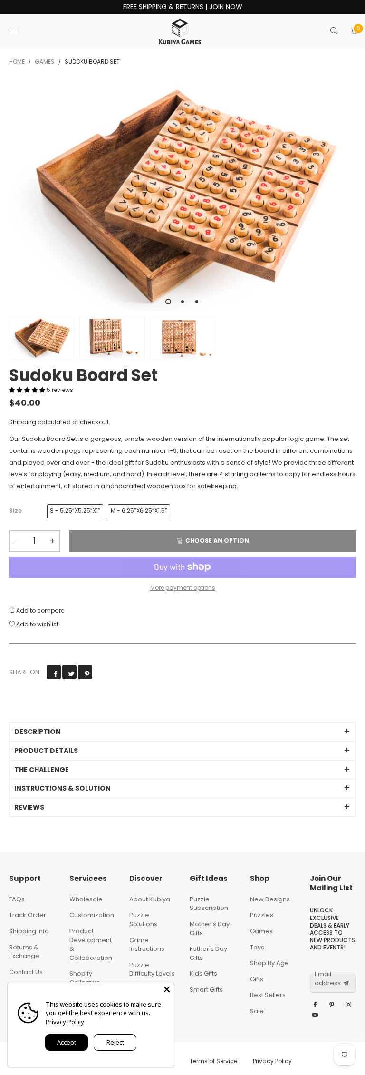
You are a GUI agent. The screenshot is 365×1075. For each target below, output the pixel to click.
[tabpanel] (182, 195)
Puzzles (261, 914)
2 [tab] (182, 301)
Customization (91, 914)
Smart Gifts (206, 989)
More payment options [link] (182, 588)
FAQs (17, 899)
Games (261, 931)
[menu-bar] (18, 31)
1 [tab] (168, 301)
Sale (257, 1011)
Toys (257, 947)
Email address (328, 978)
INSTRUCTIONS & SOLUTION (62, 788)
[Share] (54, 672)
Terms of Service (213, 1061)
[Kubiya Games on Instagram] (348, 1005)
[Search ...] (334, 31)
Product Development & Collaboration (90, 944)
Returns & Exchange (24, 952)
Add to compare (39, 610)
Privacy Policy (272, 1061)
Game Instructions (146, 945)
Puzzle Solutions (143, 919)
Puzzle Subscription (209, 904)
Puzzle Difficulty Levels (152, 969)
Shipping (22, 422)
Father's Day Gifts (208, 953)
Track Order (27, 914)
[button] (28, 390)
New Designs (270, 899)
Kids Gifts (203, 973)
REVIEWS (29, 807)
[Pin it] (85, 672)
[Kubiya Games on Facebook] (315, 1005)
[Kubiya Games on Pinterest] (332, 1005)
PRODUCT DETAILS (46, 750)
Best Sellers (268, 994)
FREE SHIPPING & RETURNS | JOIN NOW (182, 6)
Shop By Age (269, 963)
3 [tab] (197, 301)
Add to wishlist (36, 624)
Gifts (256, 979)
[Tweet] (69, 672)
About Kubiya (149, 899)
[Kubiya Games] (180, 31)
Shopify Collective (84, 978)
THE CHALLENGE (41, 769)
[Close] (167, 989)
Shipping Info (29, 931)
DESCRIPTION (37, 731)
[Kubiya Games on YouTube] (315, 1015)
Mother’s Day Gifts (210, 928)
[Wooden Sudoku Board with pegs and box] (182, 195)
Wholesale (86, 899)
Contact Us (26, 972)
